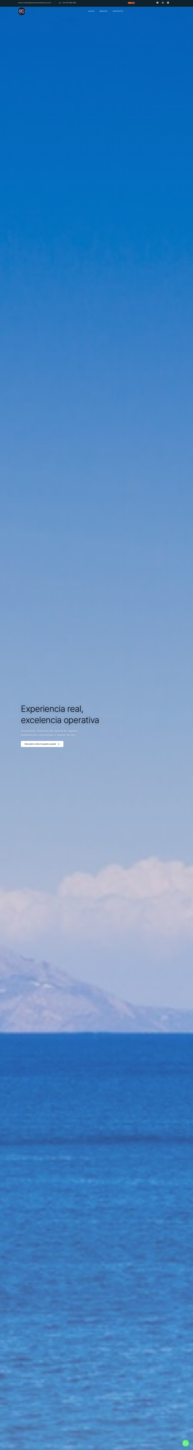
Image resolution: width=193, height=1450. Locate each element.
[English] (133, 3)
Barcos (103, 11)
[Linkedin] (168, 3)
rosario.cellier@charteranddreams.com (34, 3)
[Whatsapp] (185, 1443)
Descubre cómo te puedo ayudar (42, 744)
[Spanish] (129, 3)
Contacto (118, 11)
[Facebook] (157, 3)
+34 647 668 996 (69, 3)
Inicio (91, 11)
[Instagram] (163, 3)
